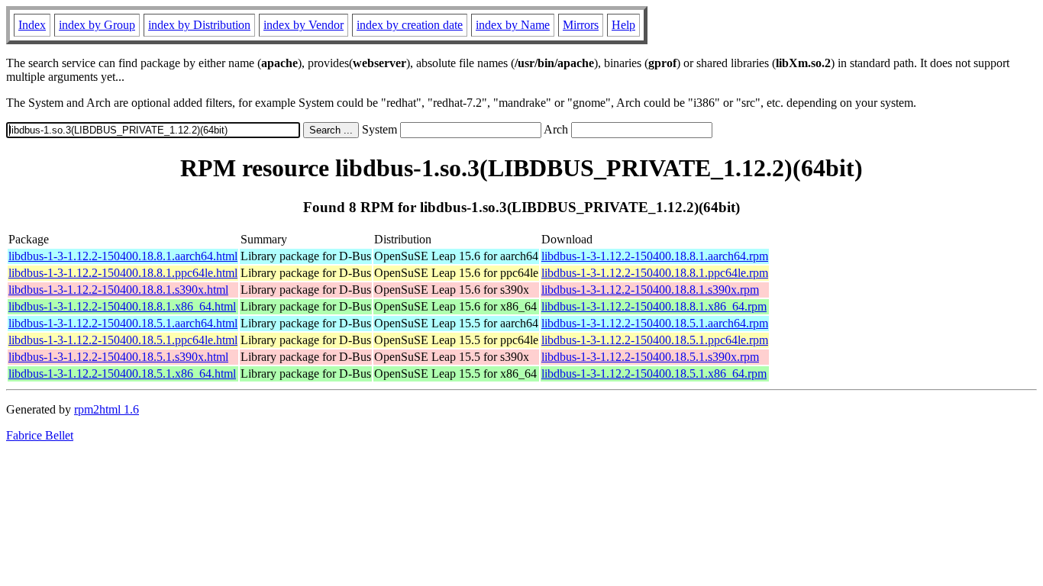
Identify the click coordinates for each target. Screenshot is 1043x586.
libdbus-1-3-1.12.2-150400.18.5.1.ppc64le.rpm (654, 339)
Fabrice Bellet (39, 435)
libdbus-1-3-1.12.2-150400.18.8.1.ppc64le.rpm (654, 272)
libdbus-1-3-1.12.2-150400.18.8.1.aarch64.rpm (654, 256)
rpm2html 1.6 (106, 409)
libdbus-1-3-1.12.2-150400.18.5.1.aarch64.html (122, 323)
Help (623, 24)
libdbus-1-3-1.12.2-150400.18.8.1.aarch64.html (122, 256)
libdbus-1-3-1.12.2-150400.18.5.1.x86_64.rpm (654, 373)
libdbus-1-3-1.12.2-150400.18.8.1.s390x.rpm (650, 289)
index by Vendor (303, 24)
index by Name (513, 24)
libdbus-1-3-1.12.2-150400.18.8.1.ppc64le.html (122, 272)
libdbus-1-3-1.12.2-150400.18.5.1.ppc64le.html (122, 339)
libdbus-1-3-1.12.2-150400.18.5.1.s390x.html (118, 356)
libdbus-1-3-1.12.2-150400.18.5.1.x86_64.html (122, 373)
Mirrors (581, 24)
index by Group (97, 24)
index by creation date (410, 24)
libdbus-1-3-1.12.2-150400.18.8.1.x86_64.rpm (654, 306)
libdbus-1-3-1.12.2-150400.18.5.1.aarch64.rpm (654, 323)
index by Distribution (199, 24)
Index (32, 24)
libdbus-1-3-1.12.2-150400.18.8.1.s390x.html (118, 289)
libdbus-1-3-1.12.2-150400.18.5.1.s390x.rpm (650, 356)
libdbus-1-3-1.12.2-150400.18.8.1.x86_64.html (122, 306)
